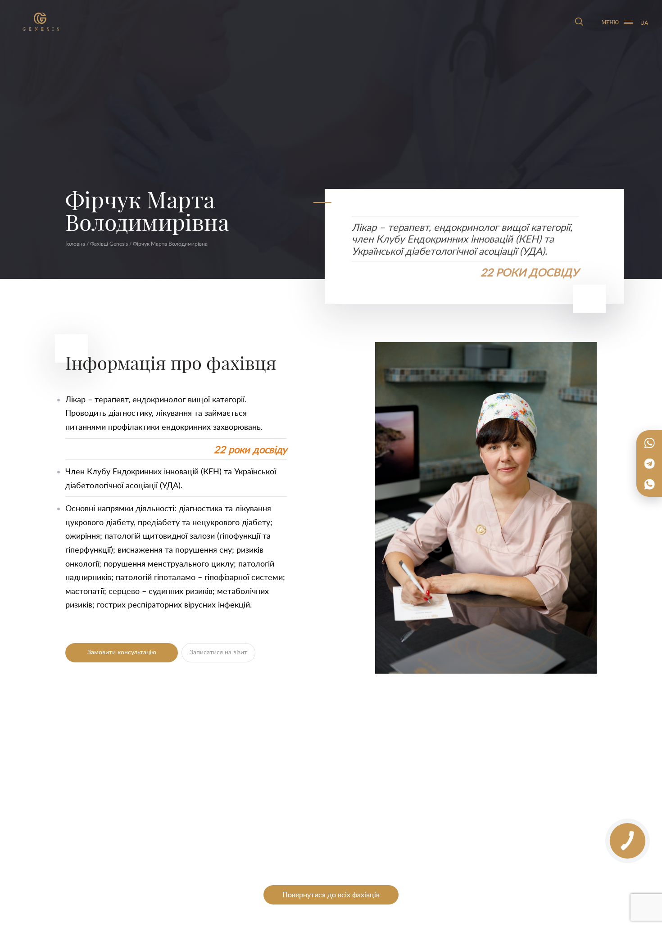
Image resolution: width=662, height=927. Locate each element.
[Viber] (649, 484)
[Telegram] (649, 463)
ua (644, 23)
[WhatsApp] (649, 442)
